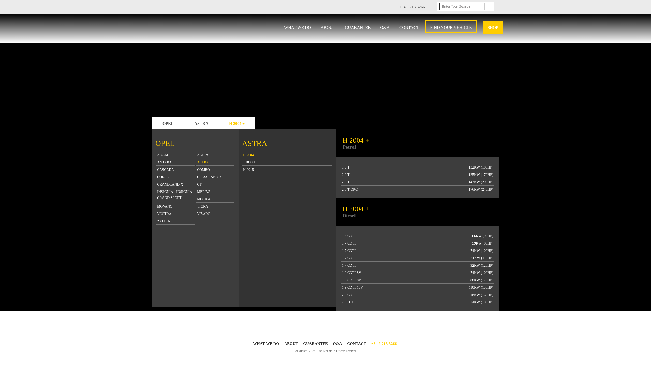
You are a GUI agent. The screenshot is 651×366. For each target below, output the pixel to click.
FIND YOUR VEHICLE (451, 27)
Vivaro (203, 214)
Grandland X (170, 184)
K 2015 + (250, 170)
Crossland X (209, 177)
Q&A (385, 27)
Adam (162, 155)
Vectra (164, 214)
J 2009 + (249, 162)
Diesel (349, 215)
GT (199, 184)
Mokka (203, 199)
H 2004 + (237, 123)
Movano (164, 206)
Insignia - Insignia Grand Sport (174, 195)
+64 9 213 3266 (384, 344)
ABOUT (328, 27)
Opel (168, 123)
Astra (201, 123)
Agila (202, 155)
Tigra (202, 206)
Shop (492, 27)
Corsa (163, 177)
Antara (164, 162)
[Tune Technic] (190, 29)
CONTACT (409, 27)
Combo (203, 170)
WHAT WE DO (297, 27)
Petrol (349, 147)
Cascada (165, 170)
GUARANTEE (358, 27)
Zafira (163, 221)
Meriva (204, 192)
